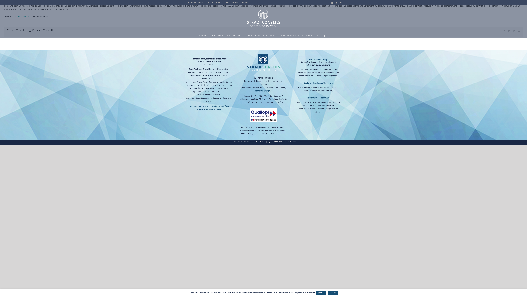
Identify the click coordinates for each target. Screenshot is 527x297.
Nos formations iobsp (318, 59)
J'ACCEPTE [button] (321, 293)
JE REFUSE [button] (332, 293)
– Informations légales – (263, 91)
